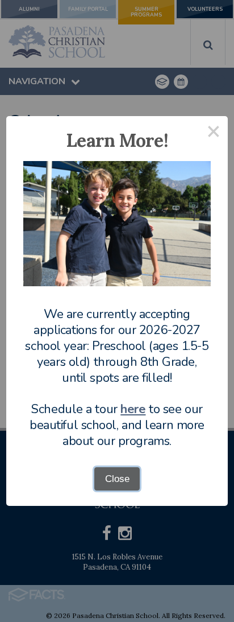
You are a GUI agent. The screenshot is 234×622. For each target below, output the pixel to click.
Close (117, 478)
